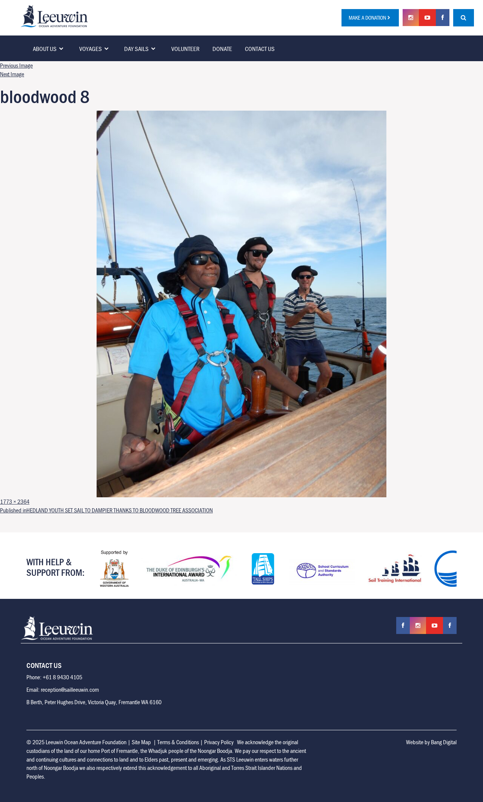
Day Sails (136, 49)
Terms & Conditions (178, 742)
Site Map (141, 742)
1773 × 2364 (14, 501)
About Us (45, 49)
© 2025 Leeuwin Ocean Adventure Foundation (76, 742)
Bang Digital (444, 742)
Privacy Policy (219, 742)
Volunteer (185, 49)
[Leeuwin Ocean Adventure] (54, 15)
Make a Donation (367, 17)
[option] (114, 569)
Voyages (90, 49)
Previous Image (16, 65)
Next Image (12, 74)
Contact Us (260, 49)
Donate (222, 49)
